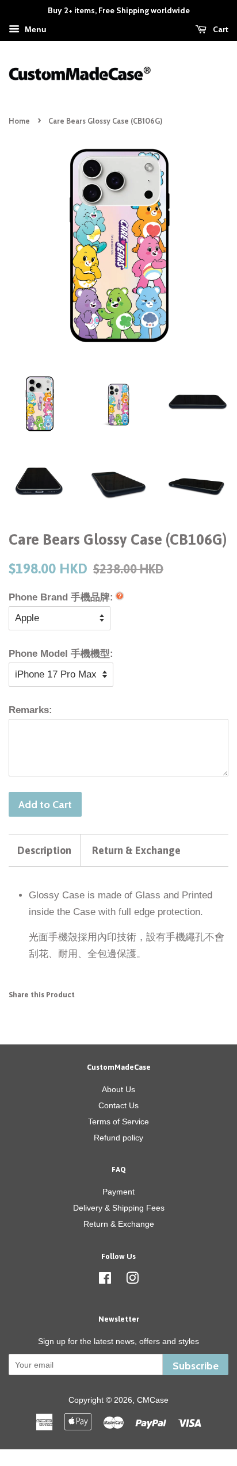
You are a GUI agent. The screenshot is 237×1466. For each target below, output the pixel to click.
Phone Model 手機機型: (61, 653)
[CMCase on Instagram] (132, 1280)
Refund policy (118, 1137)
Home (19, 121)
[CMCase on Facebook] (105, 1280)
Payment (118, 1191)
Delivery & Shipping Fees (119, 1207)
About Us (118, 1089)
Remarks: (30, 710)
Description (44, 850)
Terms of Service (118, 1121)
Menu (34, 29)
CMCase (153, 1399)
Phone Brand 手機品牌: (61, 597)
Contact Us (118, 1105)
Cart (219, 29)
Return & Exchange (136, 850)
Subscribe (196, 1366)
